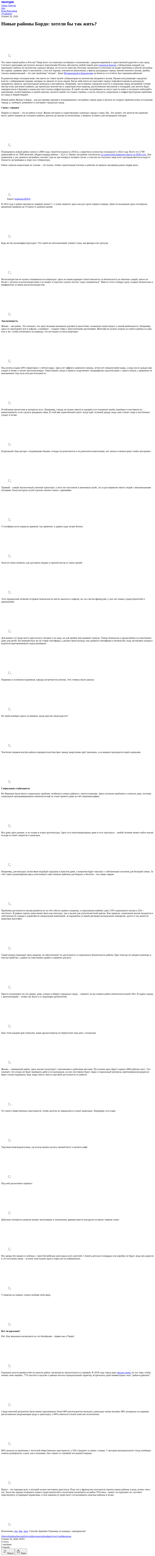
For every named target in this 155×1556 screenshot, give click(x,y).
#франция (66, 1536)
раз (16, 1531)
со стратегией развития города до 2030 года (123, 154)
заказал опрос (124, 1372)
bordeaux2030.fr (22, 199)
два (20, 1531)
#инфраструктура (52, 1536)
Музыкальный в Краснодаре (78, 73)
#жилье (19, 1536)
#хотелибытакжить (33, 1536)
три (26, 1531)
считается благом (107, 65)
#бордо (4, 1536)
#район (12, 1536)
